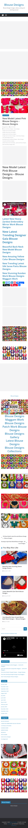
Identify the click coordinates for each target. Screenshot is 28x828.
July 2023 (3, 695)
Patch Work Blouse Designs (15, 428)
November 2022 (4, 711)
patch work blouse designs (21, 142)
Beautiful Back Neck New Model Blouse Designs (12, 249)
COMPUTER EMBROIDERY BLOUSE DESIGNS (11, 723)
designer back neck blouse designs (9, 130)
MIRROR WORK (4, 730)
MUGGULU (3, 732)
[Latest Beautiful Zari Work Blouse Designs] (14, 577)
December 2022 (4, 709)
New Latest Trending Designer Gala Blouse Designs (14, 237)
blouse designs (17, 128)
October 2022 (4, 713)
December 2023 (4, 686)
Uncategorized (4, 739)
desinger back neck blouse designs (9, 135)
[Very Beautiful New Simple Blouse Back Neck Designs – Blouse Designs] (14, 602)
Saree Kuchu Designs (6, 736)
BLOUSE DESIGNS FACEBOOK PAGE (9, 633)
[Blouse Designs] (2, 15)
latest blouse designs (20, 135)
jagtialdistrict (6, 127)
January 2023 (4, 706)
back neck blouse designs (8, 128)
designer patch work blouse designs (9, 134)
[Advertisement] (14, 35)
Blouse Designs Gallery (14, 435)
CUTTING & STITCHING (6, 725)
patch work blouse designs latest (8, 144)
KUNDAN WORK (4, 728)
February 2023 (4, 704)
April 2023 (3, 700)
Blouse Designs (14, 5)
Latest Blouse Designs (14, 442)
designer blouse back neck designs (9, 132)
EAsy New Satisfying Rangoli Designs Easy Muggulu (12, 674)
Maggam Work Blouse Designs (14, 421)
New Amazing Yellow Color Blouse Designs (13, 258)
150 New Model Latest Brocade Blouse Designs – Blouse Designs (14, 537)
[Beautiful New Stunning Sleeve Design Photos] (14, 551)
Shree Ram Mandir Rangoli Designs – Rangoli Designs (13, 672)
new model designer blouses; (7, 137)
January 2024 (4, 684)
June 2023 (3, 697)
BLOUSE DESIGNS (5, 115)
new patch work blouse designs (8, 141)
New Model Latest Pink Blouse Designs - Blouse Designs (13, 139)
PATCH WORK (4, 734)
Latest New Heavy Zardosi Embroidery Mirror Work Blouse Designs (12, 223)
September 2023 (5, 691)
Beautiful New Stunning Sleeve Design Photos (12, 567)
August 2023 (4, 693)
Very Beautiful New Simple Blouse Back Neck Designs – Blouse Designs (13, 618)
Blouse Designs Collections (14, 449)
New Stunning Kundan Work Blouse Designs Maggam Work (14, 276)
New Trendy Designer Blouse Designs (9, 676)
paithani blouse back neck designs (8, 142)
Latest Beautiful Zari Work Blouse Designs (13, 592)
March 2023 (3, 702)
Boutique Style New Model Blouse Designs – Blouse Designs (13, 542)
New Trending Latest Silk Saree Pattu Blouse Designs (14, 266)
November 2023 (4, 689)
